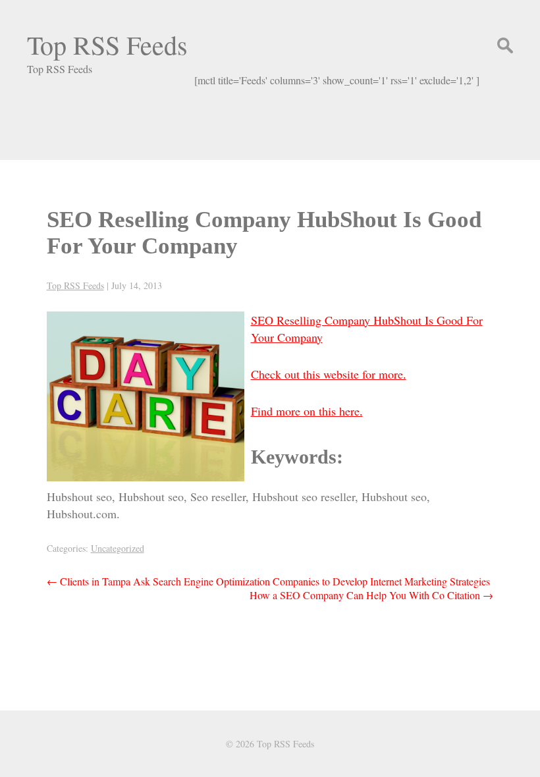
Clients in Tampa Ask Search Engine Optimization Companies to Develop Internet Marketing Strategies (268, 581)
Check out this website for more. (328, 374)
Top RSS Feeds (107, 44)
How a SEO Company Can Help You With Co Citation (371, 595)
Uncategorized (117, 548)
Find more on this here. (307, 411)
